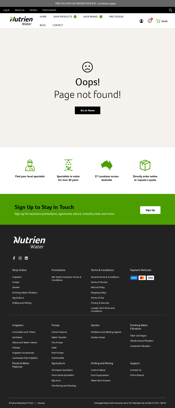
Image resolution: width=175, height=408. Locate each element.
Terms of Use (97, 297)
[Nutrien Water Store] (21, 21)
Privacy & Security (100, 302)
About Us (19, 10)
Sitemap (41, 403)
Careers (33, 10)
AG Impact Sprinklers (62, 370)
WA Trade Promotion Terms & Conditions (66, 278)
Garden (16, 287)
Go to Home (87, 110)
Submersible (58, 357)
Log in (6, 10)
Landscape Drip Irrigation (25, 357)
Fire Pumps (57, 342)
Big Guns (56, 380)
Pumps (15, 282)
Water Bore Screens (101, 380)
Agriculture (18, 297)
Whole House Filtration (141, 340)
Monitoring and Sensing (64, 385)
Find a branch (49, 10)
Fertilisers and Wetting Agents (106, 332)
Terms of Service (99, 282)
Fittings (16, 347)
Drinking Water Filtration (24, 292)
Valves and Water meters (24, 342)
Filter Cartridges (138, 335)
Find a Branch (137, 375)
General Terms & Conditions (105, 277)
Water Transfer (59, 337)
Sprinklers (17, 337)
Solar (54, 347)
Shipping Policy (98, 292)
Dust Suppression (100, 375)
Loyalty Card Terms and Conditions (103, 309)
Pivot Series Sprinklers (63, 375)
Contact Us (135, 370)
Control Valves (98, 370)
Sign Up (150, 210)
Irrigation (17, 277)
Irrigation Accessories (23, 352)
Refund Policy (98, 287)
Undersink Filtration (140, 346)
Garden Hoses (98, 337)
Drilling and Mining (21, 302)
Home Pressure (59, 332)
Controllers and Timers (23, 332)
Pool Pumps (58, 352)
